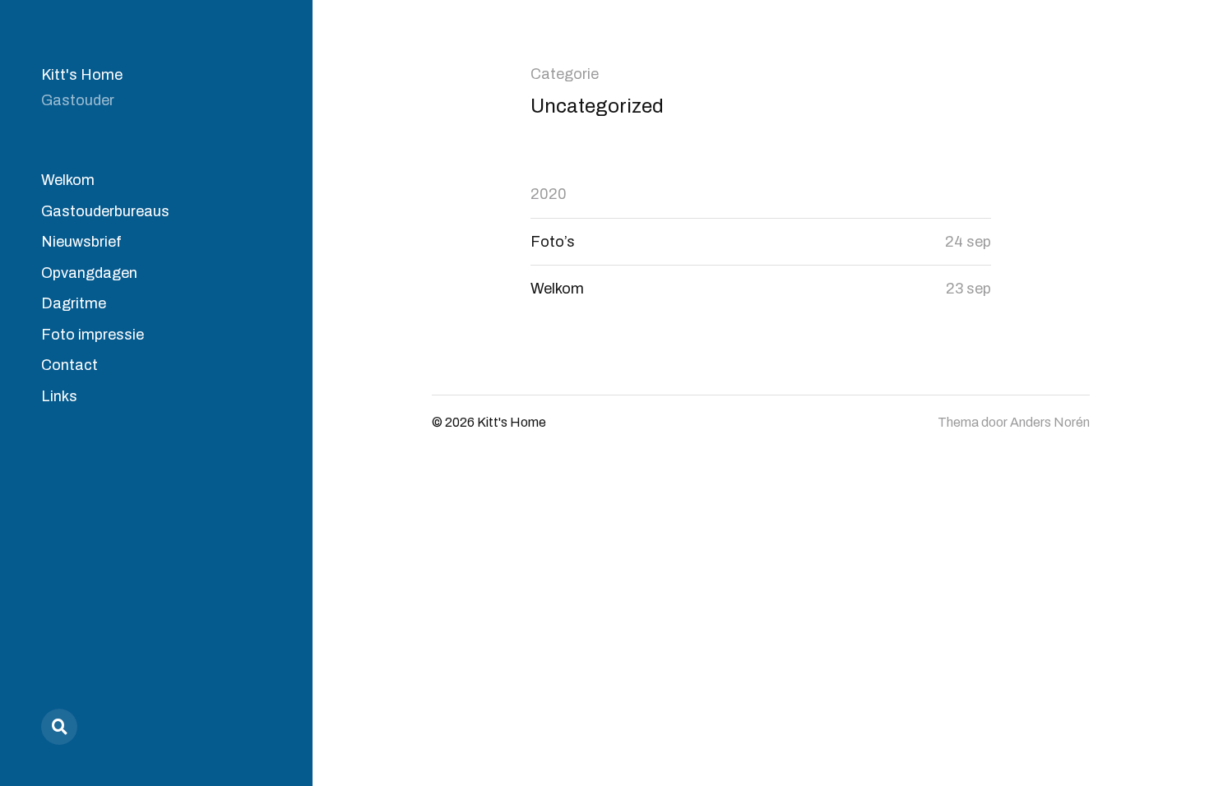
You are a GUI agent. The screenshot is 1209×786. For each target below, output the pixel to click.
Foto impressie (92, 334)
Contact (69, 365)
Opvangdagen (89, 273)
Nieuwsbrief (81, 241)
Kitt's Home (82, 75)
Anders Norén (1050, 422)
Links (59, 396)
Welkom (68, 180)
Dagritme (73, 303)
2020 (548, 194)
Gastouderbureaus (105, 211)
